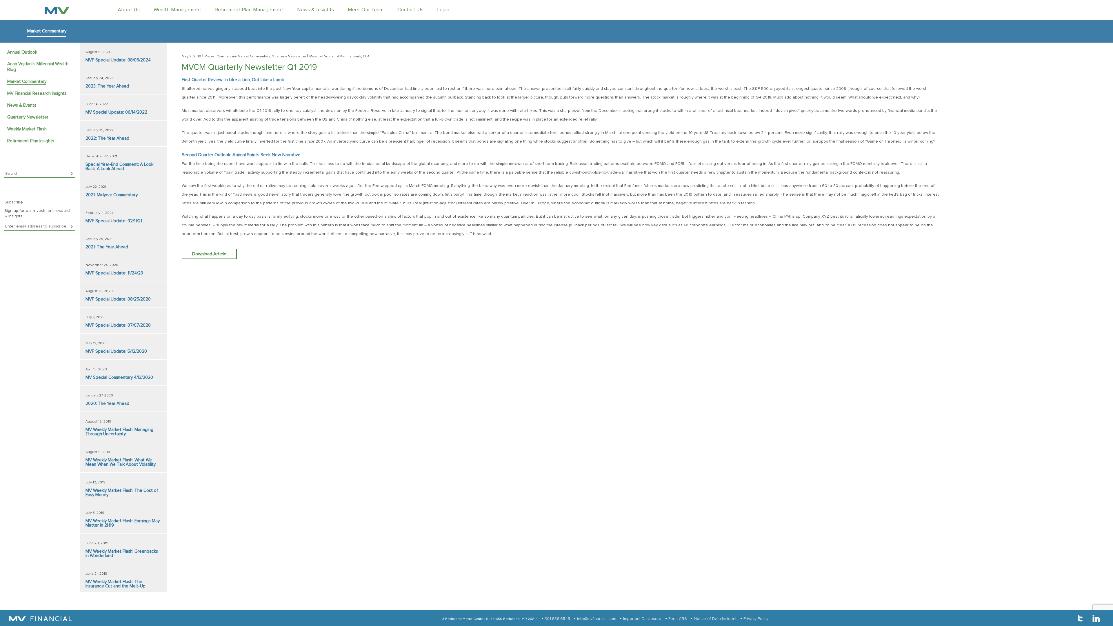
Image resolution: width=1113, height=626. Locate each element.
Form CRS (677, 619)
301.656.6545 (557, 619)
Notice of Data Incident (715, 619)
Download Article (209, 254)
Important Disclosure (642, 619)
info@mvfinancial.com (596, 619)
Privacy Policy (755, 619)
